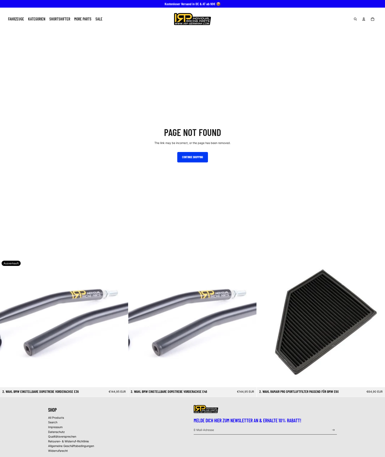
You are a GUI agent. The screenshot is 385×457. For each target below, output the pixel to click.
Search (52, 422)
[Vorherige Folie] (6, 323)
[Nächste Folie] (122, 323)
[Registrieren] (333, 430)
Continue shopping (192, 157)
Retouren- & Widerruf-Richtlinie (68, 441)
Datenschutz (56, 432)
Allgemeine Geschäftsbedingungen (71, 446)
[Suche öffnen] (355, 19)
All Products (56, 417)
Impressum (55, 427)
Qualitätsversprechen (62, 436)
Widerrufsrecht (58, 450)
